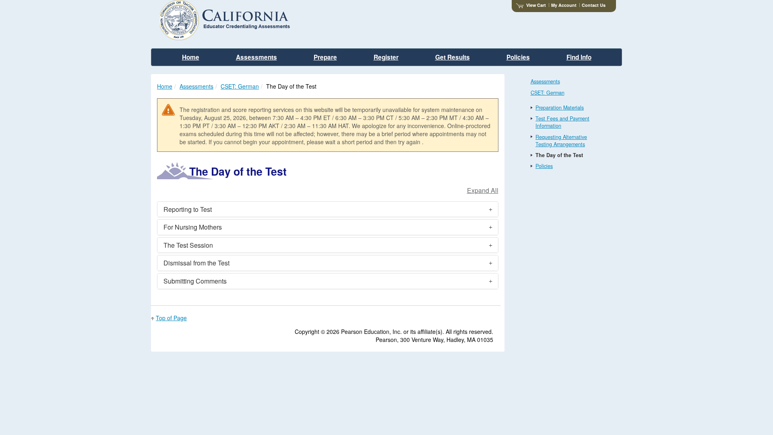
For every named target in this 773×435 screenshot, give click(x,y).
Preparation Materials (559, 107)
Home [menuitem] (190, 57)
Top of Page (171, 318)
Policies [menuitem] (518, 57)
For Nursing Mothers (192, 227)
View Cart (536, 5)
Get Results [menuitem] (452, 57)
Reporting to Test (187, 209)
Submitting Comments (195, 281)
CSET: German (240, 86)
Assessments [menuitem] (256, 57)
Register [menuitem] (386, 57)
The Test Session (188, 245)
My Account (564, 5)
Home (164, 86)
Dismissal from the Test (196, 262)
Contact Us (594, 5)
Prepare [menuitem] (325, 57)
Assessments (196, 86)
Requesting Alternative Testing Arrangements (561, 140)
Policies (544, 166)
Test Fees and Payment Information (562, 122)
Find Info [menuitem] (578, 57)
